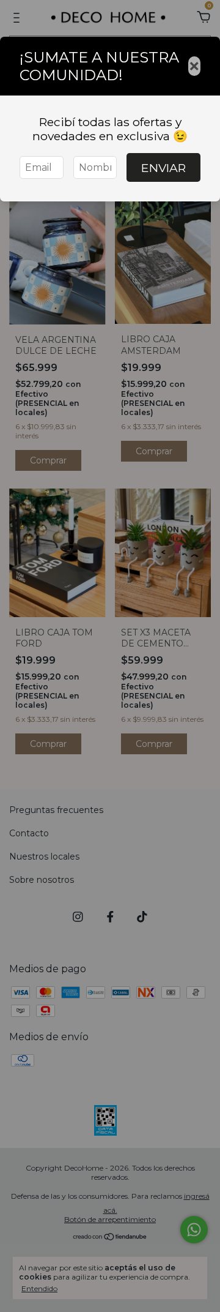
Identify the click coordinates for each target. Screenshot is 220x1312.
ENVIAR (163, 167)
